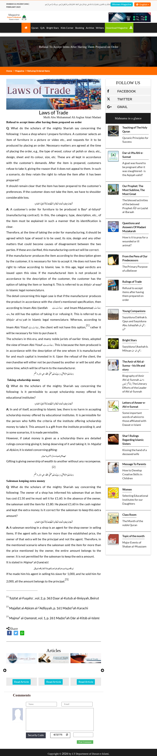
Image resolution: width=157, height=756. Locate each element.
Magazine (19, 71)
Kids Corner (67, 27)
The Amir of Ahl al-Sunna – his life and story (133, 365)
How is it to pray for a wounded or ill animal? (135, 241)
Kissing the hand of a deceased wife (134, 452)
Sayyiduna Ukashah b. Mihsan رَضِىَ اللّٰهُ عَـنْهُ (135, 348)
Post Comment (85, 742)
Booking (79, 27)
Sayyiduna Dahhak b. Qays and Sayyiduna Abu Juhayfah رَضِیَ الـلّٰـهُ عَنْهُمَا (134, 323)
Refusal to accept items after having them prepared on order (133, 293)
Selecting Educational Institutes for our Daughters (135, 499)
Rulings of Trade (132, 281)
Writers (100, 27)
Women (127, 489)
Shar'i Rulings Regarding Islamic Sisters (133, 439)
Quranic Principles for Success (135, 139)
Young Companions (134, 311)
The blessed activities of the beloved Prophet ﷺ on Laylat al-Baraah (135, 206)
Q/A (42, 27)
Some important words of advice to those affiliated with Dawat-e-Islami (134, 418)
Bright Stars (52, 27)
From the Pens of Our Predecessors (134, 258)
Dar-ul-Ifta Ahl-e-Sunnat (132, 154)
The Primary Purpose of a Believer (134, 268)
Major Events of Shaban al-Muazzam (134, 544)
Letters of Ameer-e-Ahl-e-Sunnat (134, 404)
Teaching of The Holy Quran (134, 129)
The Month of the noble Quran (132, 523)
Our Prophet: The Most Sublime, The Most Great (133, 189)
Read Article (21, 681)
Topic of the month (133, 536)
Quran (34, 27)
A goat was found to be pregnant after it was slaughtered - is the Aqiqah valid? (134, 168)
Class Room (129, 514)
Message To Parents (134, 464)
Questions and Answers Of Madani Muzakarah (134, 227)
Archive (90, 27)
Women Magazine (121, 4)
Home (9, 71)
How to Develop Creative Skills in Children (132, 474)
